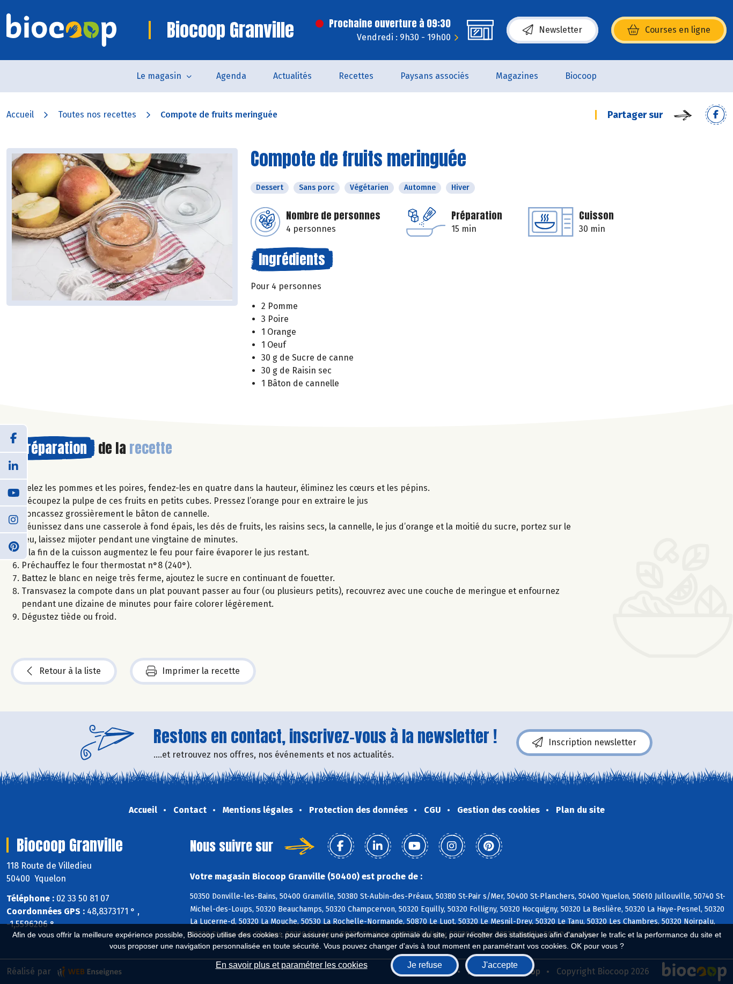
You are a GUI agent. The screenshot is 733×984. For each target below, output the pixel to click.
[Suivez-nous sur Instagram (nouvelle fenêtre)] (13, 518)
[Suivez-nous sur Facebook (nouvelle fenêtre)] (13, 438)
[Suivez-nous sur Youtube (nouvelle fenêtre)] (13, 492)
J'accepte (500, 965)
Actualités (292, 76)
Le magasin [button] (158, 76)
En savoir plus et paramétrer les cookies (292, 965)
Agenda (231, 76)
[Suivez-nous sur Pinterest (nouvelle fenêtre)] (13, 545)
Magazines (517, 76)
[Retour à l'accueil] (61, 30)
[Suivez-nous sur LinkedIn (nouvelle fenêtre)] (13, 465)
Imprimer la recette (201, 671)
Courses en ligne (677, 30)
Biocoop (581, 76)
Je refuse (424, 965)
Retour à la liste (70, 671)
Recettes (356, 76)
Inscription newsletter (592, 742)
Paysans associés (434, 76)
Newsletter (560, 30)
